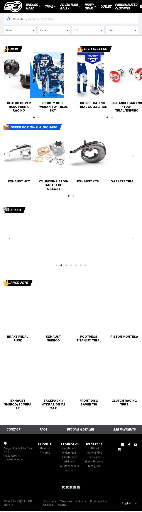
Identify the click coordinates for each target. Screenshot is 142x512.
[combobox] (20, 30)
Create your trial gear (69, 459)
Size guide (94, 466)
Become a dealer (80, 429)
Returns (61, 504)
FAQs (43, 429)
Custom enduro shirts (69, 468)
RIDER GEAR (89, 6)
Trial (49, 6)
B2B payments (124, 429)
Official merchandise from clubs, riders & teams (94, 454)
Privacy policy (99, 501)
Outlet (105, 6)
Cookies (48, 504)
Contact (13, 429)
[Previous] (10, 77)
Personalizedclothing (126, 6)
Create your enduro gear (69, 450)
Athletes (45, 452)
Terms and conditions (73, 501)
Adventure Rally (69, 6)
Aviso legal (50, 501)
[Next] (62, 77)
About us (44, 448)
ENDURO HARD (32, 6)
